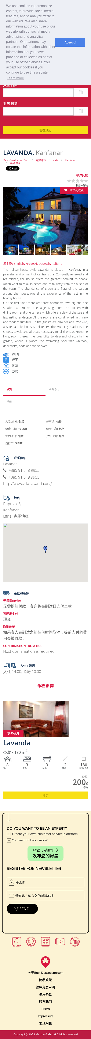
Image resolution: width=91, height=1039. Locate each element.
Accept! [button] (70, 42)
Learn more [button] (15, 78)
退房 (10, 103)
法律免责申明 (45, 987)
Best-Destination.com (16, 160)
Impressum (45, 1016)
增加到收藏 (76, 190)
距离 (54, 389)
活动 (9, 402)
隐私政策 (45, 980)
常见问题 (45, 1023)
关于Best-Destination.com (45, 973)
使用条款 (45, 994)
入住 (10, 84)
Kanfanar (70, 160)
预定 (45, 795)
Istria (55, 160)
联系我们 (45, 1002)
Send (24, 908)
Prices (45, 1009)
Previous (8, 218)
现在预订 (45, 130)
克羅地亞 (41, 160)
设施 (9, 389)
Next (82, 218)
